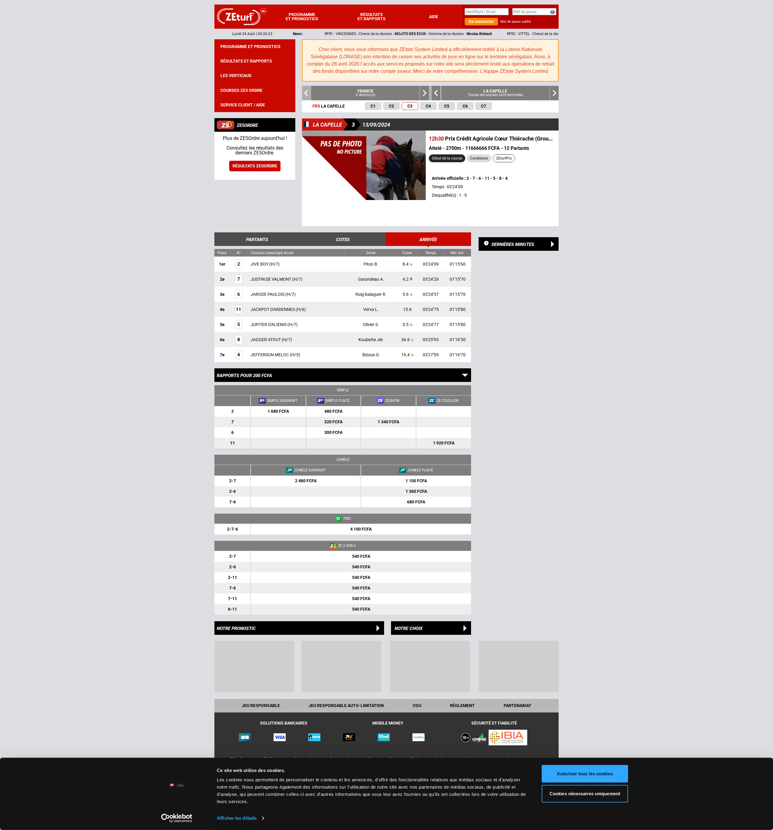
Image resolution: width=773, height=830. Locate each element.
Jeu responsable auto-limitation (346, 705)
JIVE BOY (260, 264)
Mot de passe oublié (515, 22)
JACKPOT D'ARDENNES (273, 309)
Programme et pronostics (302, 16)
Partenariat (517, 705)
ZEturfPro (504, 158)
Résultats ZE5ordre (255, 165)
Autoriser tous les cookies (585, 773)
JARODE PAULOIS (268, 294)
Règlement (462, 705)
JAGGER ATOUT (266, 339)
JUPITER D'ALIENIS (269, 324)
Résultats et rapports (372, 16)
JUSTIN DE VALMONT (271, 279)
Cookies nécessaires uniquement (585, 793)
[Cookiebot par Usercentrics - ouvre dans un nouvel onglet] (176, 818)
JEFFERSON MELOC (270, 354)
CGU (417, 705)
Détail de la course (447, 158)
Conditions (479, 158)
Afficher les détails (237, 818)
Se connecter (481, 21)
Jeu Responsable (261, 705)
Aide (433, 16)
